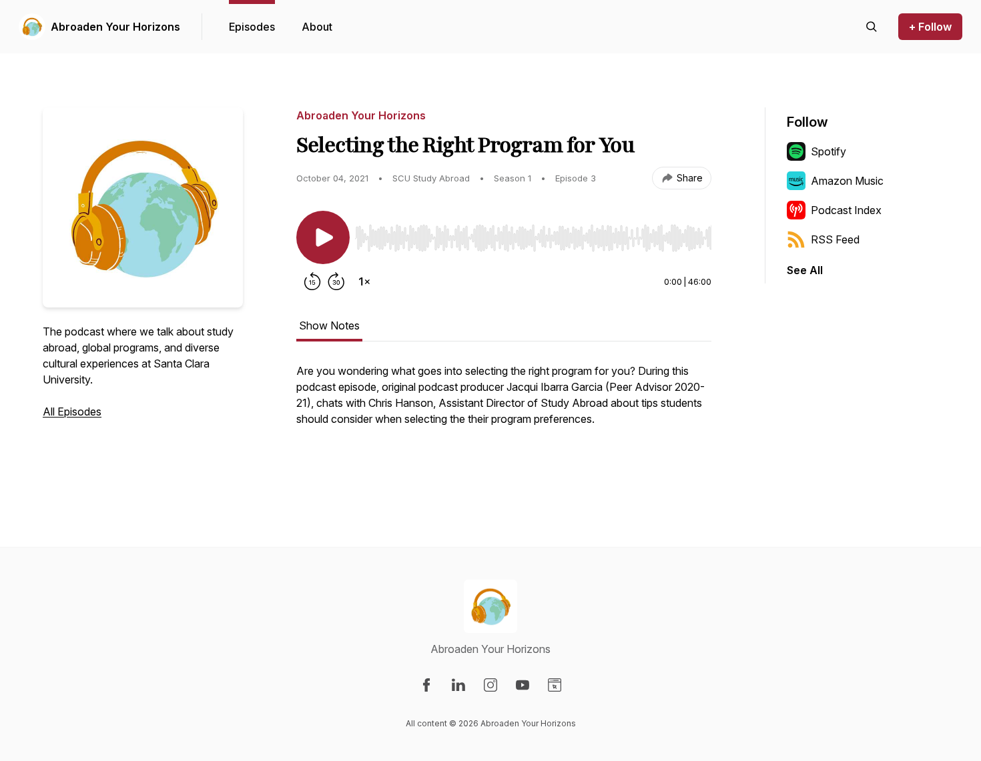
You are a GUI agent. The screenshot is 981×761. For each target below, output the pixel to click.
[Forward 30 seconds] (336, 281)
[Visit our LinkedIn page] (458, 685)
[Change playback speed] (364, 281)
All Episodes (72, 411)
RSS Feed (835, 239)
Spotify (828, 151)
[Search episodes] (871, 27)
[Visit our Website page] (554, 685)
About (317, 26)
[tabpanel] (503, 417)
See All (805, 270)
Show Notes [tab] (329, 325)
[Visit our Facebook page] (426, 685)
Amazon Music (847, 180)
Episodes (252, 26)
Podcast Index (846, 210)
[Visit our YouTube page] (522, 685)
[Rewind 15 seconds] (312, 281)
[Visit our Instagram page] (490, 685)
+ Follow (930, 26)
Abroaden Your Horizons (115, 26)
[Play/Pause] (323, 237)
